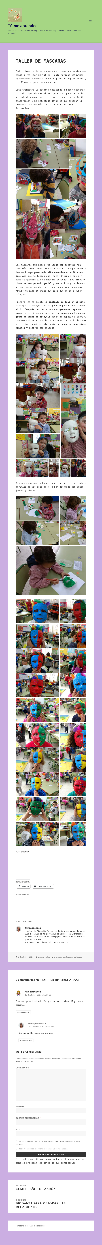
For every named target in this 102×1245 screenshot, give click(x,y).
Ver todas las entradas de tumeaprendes (45, 942)
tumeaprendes (44, 957)
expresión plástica (61, 957)
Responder (23, 1012)
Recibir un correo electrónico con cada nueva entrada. (43, 1149)
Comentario (23, 1068)
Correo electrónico (28, 1118)
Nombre (21, 1106)
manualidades (76, 957)
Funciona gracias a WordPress (30, 1226)
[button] (38, 126)
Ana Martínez (33, 991)
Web (18, 1130)
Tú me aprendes (22, 26)
